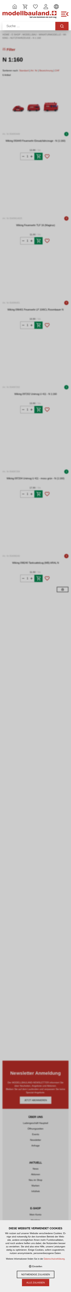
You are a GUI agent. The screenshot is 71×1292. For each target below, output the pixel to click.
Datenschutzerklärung (54, 1259)
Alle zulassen (35, 1282)
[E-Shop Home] (29, 16)
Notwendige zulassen (35, 1274)
